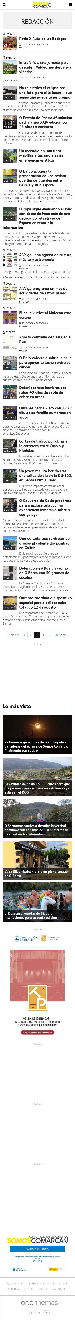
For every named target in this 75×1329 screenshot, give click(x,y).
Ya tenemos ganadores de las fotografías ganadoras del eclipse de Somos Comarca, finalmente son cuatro (36, 746)
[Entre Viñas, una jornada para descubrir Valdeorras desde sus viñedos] (10, 67)
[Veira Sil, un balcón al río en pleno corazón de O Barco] (37, 860)
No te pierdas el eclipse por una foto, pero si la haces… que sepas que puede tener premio (45, 92)
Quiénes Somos (16, 1283)
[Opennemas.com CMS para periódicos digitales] (39, 1307)
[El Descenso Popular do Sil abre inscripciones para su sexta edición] (37, 902)
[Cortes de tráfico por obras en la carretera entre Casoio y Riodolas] (10, 446)
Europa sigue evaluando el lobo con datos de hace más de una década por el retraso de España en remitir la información (37, 218)
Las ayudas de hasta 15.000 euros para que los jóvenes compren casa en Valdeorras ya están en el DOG (37, 788)
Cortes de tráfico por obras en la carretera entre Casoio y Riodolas (44, 446)
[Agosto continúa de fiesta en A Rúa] (10, 342)
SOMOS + (42, 1288)
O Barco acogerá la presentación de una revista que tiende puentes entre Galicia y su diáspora (42, 178)
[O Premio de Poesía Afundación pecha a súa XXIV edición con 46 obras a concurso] (10, 122)
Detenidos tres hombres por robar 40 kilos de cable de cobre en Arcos (42, 392)
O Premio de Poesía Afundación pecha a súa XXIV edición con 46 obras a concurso (45, 122)
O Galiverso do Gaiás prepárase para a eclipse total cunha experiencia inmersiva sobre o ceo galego (45, 507)
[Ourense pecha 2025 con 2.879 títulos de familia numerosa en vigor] (10, 413)
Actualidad (14, 1288)
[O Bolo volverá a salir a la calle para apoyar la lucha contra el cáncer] (10, 363)
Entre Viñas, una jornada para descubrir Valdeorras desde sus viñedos (45, 67)
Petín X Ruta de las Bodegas (42, 38)
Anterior (14, 635)
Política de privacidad (41, 1283)
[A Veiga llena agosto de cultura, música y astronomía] (10, 259)
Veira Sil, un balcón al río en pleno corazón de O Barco (37, 873)
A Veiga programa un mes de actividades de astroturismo (43, 291)
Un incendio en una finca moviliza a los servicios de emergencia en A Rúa (41, 155)
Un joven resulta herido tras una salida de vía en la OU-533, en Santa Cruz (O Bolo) (45, 475)
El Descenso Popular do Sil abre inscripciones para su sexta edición (31, 915)
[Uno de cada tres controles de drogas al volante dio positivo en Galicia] (10, 543)
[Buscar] (4, 4)
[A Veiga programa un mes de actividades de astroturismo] (10, 293)
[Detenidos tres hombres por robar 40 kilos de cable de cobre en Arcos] (10, 392)
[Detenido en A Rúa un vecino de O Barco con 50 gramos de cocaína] (10, 573)
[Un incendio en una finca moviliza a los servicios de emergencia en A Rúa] (10, 155)
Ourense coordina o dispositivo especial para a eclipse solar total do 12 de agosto (45, 602)
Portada (62, 1283)
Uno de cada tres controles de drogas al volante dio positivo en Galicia (44, 543)
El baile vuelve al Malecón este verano (45, 315)
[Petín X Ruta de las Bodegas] (10, 43)
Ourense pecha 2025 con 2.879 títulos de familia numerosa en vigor (45, 412)
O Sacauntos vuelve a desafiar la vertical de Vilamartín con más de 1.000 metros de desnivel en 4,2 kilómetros (37, 829)
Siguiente (61, 635)
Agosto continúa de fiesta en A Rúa (44, 339)
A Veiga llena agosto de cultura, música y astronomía (45, 257)
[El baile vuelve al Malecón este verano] (10, 317)
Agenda (29, 1288)
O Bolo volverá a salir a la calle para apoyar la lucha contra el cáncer (45, 362)
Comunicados (59, 1288)
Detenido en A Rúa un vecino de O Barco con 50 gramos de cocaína (44, 573)
